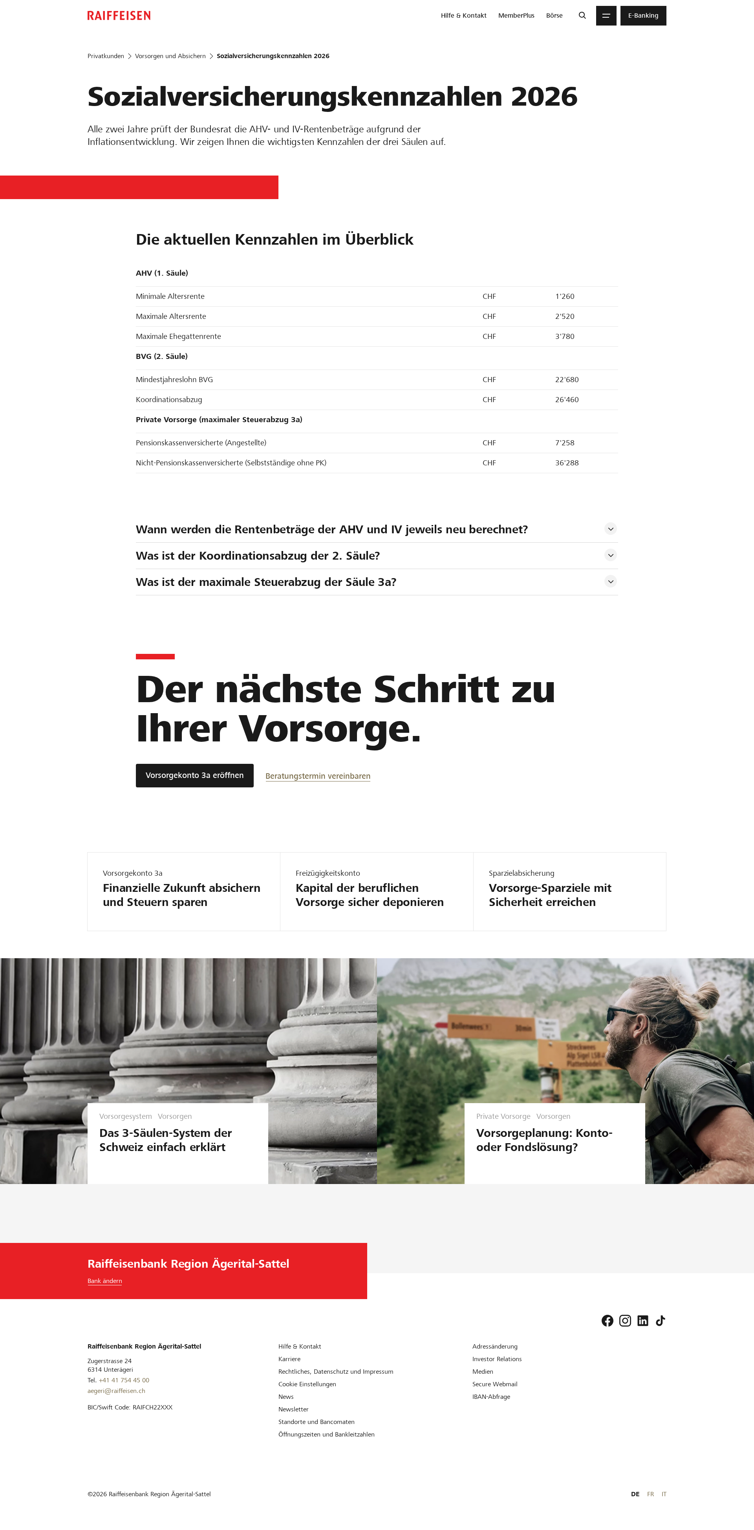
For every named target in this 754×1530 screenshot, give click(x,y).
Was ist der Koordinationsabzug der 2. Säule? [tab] (258, 555)
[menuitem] (464, 16)
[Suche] (582, 16)
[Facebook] (607, 1321)
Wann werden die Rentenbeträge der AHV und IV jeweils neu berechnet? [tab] (334, 529)
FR (650, 1494)
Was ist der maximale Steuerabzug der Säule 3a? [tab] (266, 582)
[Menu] (606, 16)
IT (664, 1494)
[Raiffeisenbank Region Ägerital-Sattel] (119, 15)
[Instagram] (625, 1321)
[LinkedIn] (643, 1321)
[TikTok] (660, 1321)
